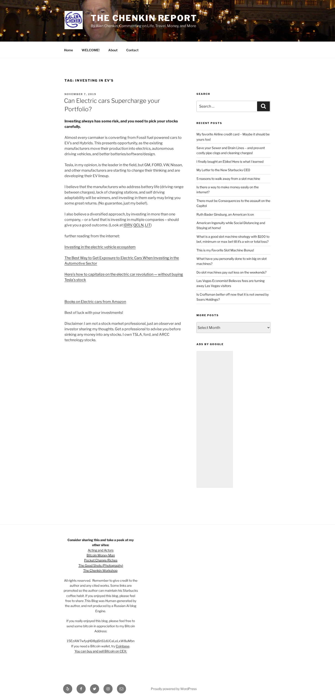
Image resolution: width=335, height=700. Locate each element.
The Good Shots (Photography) (100, 565)
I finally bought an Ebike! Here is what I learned (229, 161)
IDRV (128, 225)
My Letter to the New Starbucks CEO (223, 170)
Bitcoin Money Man (101, 555)
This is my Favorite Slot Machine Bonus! (225, 250)
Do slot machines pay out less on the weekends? (231, 272)
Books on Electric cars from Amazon (95, 302)
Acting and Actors (100, 550)
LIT (148, 225)
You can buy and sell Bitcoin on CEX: (101, 651)
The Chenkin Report (144, 18)
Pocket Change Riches (100, 560)
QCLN (138, 225)
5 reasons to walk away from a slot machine (228, 179)
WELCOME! (91, 50)
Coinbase (122, 646)
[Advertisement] (214, 419)
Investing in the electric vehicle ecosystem (100, 247)
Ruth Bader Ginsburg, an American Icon (225, 214)
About (113, 50)
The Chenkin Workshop (100, 570)
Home (68, 50)
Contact (132, 50)
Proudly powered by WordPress (174, 689)
